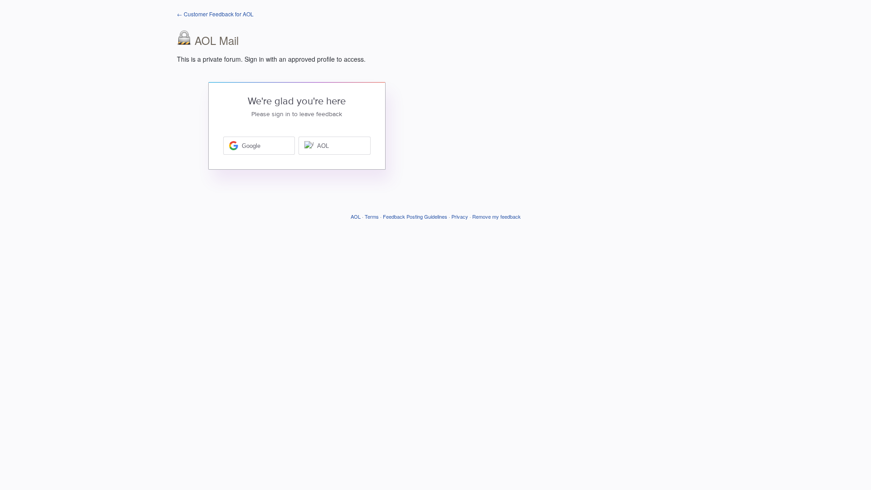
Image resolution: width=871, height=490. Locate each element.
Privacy (459, 216)
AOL (356, 216)
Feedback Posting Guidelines (415, 216)
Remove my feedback (496, 216)
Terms (372, 216)
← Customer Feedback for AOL (215, 14)
